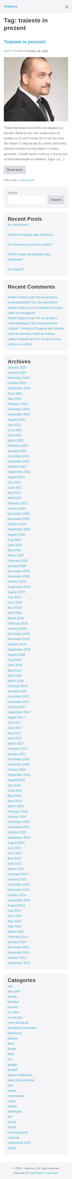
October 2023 (17, 383)
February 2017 (18, 748)
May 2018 (14, 670)
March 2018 (16, 680)
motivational (26, 180)
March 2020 (16, 555)
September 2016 (19, 774)
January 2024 (17, 372)
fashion (13, 1038)
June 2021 (15, 487)
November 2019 (19, 576)
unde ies (13, 1137)
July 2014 (14, 910)
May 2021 (14, 492)
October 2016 (17, 769)
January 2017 (17, 754)
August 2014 (16, 905)
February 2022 (18, 445)
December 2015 (19, 822)
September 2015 (19, 837)
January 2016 (17, 816)
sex (10, 1116)
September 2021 (19, 471)
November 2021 (19, 461)
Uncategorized (18, 1132)
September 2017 (19, 712)
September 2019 (19, 587)
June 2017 (15, 728)
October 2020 (17, 524)
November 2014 (19, 889)
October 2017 (17, 707)
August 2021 (16, 477)
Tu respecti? (16, 269)
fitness (12, 1048)
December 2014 (19, 884)
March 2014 (16, 931)
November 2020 (19, 519)
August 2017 (16, 717)
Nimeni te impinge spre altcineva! (30, 234)
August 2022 (16, 419)
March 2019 (16, 618)
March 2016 (16, 806)
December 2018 (19, 633)
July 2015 (14, 848)
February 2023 (18, 404)
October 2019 (17, 581)
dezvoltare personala (22, 1028)
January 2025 (17, 367)
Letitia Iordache (18, 339)
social (12, 1122)
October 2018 (17, 644)
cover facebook (18, 1022)
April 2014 (15, 926)
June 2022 (15, 430)
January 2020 (17, 566)
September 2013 (19, 963)
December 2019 (19, 571)
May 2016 (14, 795)
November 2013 (19, 952)
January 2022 (17, 451)
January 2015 (17, 879)
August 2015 (16, 842)
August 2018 (16, 654)
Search (12, 192)
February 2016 (18, 811)
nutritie (12, 1106)
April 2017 (15, 738)
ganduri (13, 1069)
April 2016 (15, 801)
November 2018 (19, 639)
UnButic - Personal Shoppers (27, 328)
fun (10, 1059)
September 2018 (19, 649)
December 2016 (19, 759)
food (11, 1054)
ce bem (13, 1007)
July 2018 (14, 660)
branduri (13, 1001)
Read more (16, 171)
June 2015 (15, 853)
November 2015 (19, 827)
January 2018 (17, 691)
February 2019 (18, 623)
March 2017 (16, 743)
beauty (12, 996)
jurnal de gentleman (21, 1080)
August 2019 (16, 592)
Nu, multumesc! (18, 224)
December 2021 (19, 456)
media (12, 1090)
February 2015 (18, 874)
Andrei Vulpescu (19, 297)
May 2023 (14, 398)
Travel (12, 1127)
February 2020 (18, 560)
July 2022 (14, 425)
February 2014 (18, 936)
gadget (12, 1064)
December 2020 (19, 513)
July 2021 (14, 482)
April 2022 (15, 435)
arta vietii (14, 991)
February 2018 (18, 686)
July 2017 (14, 722)
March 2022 (16, 440)
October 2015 (17, 832)
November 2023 (19, 377)
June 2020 (15, 545)
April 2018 (15, 675)
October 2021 (17, 466)
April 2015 (15, 863)
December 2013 (19, 947)
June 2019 (15, 602)
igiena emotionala (20, 1075)
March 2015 (16, 869)
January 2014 (17, 942)
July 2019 (14, 597)
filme (11, 1043)
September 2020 (19, 529)
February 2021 (18, 503)
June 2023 (15, 393)
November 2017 (19, 701)
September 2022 (19, 414)
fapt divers (15, 1033)
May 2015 (14, 858)
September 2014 (19, 900)
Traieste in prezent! (25, 41)
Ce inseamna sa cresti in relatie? (30, 244)
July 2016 (14, 785)
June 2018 (15, 665)
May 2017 (14, 733)
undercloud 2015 (19, 1142)
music (12, 1101)
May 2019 (14, 607)
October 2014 (17, 895)
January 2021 (17, 508)
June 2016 (15, 790)
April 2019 (15, 612)
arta (10, 986)
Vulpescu (10, 6)
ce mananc (15, 1017)
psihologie (15, 1111)
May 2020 (14, 550)
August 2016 (16, 780)
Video (12, 1148)
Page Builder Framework (44, 1172)
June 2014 (15, 915)
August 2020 (16, 534)
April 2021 (15, 498)
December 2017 (19, 696)
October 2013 (17, 957)
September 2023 (19, 388)
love (10, 1085)
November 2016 (19, 764)
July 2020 (14, 539)
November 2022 (19, 409)
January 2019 (17, 628)
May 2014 (14, 921)
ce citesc (14, 1012)
